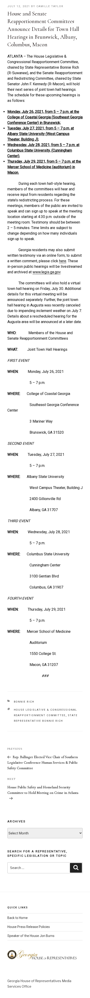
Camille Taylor (49, 6)
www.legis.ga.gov (46, 272)
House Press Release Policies (28, 927)
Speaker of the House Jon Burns (30, 936)
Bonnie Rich (24, 701)
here (62, 261)
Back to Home (17, 918)
